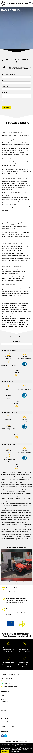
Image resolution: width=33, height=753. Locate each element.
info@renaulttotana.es (10, 686)
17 (17, 583)
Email (4, 80)
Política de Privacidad (19, 100)
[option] (16, 565)
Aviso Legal (4, 722)
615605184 (7, 683)
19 (22, 583)
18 (20, 583)
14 (11, 583)
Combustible (16, 341)
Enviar (7, 107)
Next (32, 565)
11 (25, 581)
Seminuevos (4, 701)
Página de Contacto (7, 678)
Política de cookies (6, 724)
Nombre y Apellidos (8, 74)
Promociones (5, 713)
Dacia (3, 697)
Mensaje (5, 92)
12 (28, 581)
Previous (1, 565)
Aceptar (5, 751)
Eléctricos (4, 699)
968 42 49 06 (7, 681)
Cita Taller (4, 710)
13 (30, 581)
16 (15, 583)
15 (13, 583)
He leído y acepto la (14, 100)
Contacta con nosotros (10, 674)
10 (23, 581)
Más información (24, 749)
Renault (3, 695)
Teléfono (5, 86)
